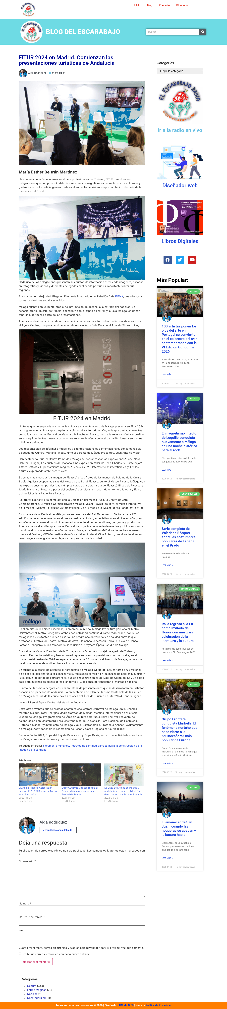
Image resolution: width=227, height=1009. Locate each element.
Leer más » (167, 375)
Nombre (25, 903)
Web (21, 930)
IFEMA (119, 296)
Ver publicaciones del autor (58, 830)
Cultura (31, 986)
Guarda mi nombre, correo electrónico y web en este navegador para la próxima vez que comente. (81, 947)
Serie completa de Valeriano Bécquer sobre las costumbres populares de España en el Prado (179, 537)
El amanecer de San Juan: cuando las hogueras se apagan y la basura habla (179, 828)
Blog (149, 5)
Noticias (32, 994)
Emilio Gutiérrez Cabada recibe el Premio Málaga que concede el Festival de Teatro (79, 791)
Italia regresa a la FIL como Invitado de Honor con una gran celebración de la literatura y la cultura (178, 632)
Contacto (164, 5)
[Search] (202, 32)
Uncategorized (36, 998)
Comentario (27, 861)
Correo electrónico (32, 917)
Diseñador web (180, 185)
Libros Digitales (180, 241)
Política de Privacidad (158, 1005)
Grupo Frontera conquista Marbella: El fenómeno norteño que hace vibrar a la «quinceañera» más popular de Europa (179, 729)
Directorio (182, 5)
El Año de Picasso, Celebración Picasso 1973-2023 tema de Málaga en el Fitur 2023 (38, 791)
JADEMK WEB (125, 1005)
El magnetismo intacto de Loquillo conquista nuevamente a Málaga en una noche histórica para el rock (179, 441)
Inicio (137, 5)
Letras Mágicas (36, 990)
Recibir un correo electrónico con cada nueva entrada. (56, 954)
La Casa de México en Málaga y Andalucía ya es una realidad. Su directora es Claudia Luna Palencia (123, 791)
